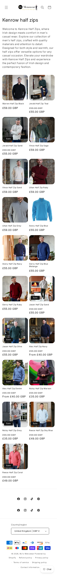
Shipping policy (39, 562)
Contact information (30, 567)
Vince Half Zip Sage (38, 145)
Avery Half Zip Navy (12, 264)
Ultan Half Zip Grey (11, 226)
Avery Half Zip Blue (38, 226)
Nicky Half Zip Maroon (40, 388)
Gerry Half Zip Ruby (12, 304)
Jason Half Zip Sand (39, 304)
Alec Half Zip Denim (12, 388)
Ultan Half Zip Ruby (38, 187)
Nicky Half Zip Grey (12, 430)
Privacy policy (41, 558)
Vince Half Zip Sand (12, 187)
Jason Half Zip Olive (12, 346)
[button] (6, 7)
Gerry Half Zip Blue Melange (38, 265)
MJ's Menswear (27, 554)
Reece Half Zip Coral (12, 472)
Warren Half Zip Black (13, 103)
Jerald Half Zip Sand (12, 145)
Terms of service (21, 562)
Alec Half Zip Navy (38, 346)
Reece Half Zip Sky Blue (41, 430)
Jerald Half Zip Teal (38, 103)
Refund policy (25, 558)
